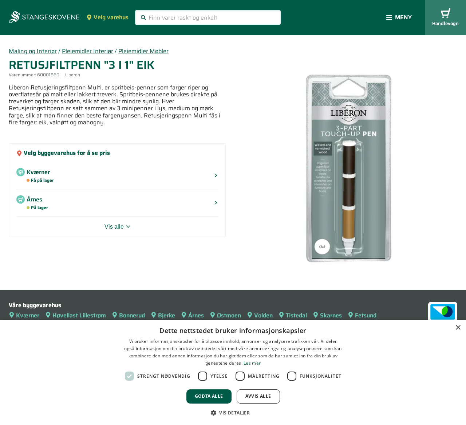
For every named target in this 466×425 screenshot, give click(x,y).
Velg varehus (111, 17)
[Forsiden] (44, 17)
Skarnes (331, 315)
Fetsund (365, 315)
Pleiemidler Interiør (87, 51)
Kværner (27, 315)
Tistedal (296, 315)
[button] (233, 412)
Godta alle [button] (209, 396)
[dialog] (233, 372)
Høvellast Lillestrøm (79, 315)
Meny (403, 17)
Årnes (196, 315)
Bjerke (166, 315)
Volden (263, 315)
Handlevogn (445, 23)
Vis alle (114, 227)
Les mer (252, 363)
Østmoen (229, 315)
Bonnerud (132, 315)
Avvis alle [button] (258, 396)
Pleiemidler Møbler (143, 51)
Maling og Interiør (33, 51)
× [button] (458, 327)
